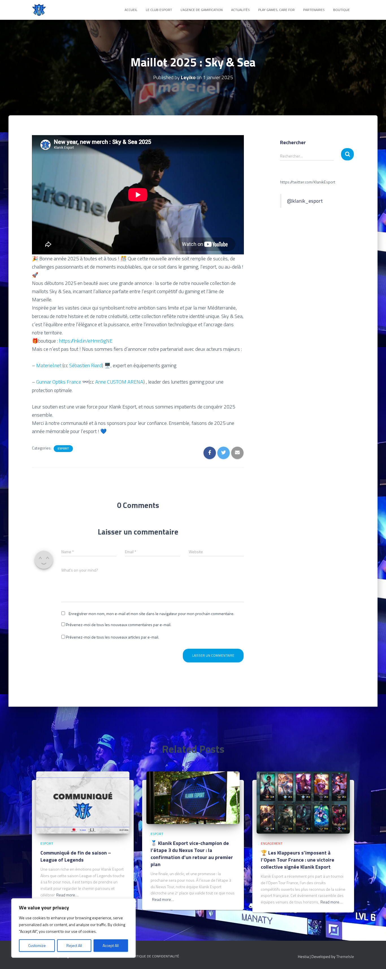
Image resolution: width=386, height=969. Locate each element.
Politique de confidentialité (154, 956)
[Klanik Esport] (39, 10)
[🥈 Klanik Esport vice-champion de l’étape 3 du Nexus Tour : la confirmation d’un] (193, 797)
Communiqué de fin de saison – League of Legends (75, 856)
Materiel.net (48, 365)
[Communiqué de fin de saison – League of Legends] (82, 802)
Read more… (67, 895)
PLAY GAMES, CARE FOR (276, 9)
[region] (73, 928)
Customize (37, 945)
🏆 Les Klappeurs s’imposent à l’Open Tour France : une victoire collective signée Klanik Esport (297, 860)
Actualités (240, 9)
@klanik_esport (305, 201)
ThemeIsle (345, 956)
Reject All (74, 945)
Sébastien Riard (85, 365)
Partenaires (314, 9)
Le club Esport (159, 9)
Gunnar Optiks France (58, 382)
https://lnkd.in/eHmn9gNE (85, 341)
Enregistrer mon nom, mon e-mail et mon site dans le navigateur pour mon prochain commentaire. (151, 614)
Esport (63, 449)
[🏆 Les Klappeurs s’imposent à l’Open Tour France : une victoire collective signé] (303, 802)
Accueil (131, 9)
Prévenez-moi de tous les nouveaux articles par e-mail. (112, 637)
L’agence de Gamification (202, 9)
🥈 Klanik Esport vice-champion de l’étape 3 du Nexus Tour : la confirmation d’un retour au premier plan (192, 853)
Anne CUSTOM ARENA (119, 382)
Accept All (111, 945)
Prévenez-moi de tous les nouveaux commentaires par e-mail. (118, 625)
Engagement (272, 843)
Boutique (341, 9)
